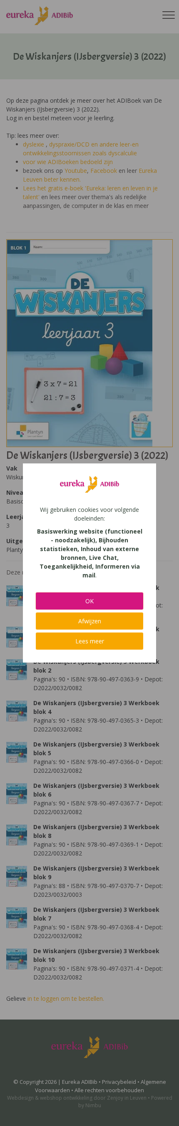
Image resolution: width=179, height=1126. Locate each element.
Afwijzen (89, 621)
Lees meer (89, 641)
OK (89, 601)
